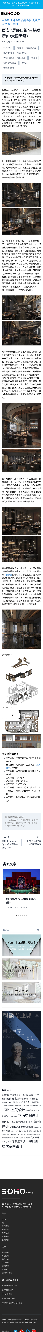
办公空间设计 (25, 1102)
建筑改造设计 (27, 1127)
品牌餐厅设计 (8, 53)
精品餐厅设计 (15, 1134)
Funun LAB (8, 48)
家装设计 (23, 1122)
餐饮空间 (13, 24)
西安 (4, 24)
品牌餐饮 (26, 20)
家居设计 (16, 1121)
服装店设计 (6, 1131)
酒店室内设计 (18, 1138)
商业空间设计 (14, 1110)
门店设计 (35, 1137)
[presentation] (21, 881)
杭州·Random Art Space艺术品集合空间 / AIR (10, 842)
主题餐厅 (15, 20)
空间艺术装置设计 (10, 63)
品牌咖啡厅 (18, 1106)
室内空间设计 (28, 1115)
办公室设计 (14, 1102)
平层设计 (30, 1122)
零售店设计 (6, 1141)
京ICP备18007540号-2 (27, 1322)
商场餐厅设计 (22, 53)
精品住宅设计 (6, 1134)
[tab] (16, 915)
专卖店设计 (6, 1095)
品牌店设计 (26, 1105)
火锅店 (36, 20)
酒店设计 (27, 1138)
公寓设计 (5, 1102)
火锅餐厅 (33, 58)
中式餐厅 (19, 48)
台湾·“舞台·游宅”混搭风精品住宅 (32, 841)
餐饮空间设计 (8, 68)
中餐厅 (5, 20)
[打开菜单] (34, 13)
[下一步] (36, 891)
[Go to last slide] (7, 891)
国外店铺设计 (31, 1110)
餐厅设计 (24, 63)
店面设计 (14, 1127)
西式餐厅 (24, 1134)
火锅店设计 (22, 58)
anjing (8, 42)
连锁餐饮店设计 (32, 1134)
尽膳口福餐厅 (8, 58)
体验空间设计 (34, 1099)
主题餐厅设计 (31, 48)
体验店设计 (25, 1099)
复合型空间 (14, 1116)
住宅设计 (17, 1098)
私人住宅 (14, 1131)
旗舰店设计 (37, 1127)
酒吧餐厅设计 (9, 1138)
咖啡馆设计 (9, 1105)
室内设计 (6, 1121)
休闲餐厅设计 (28, 1095)
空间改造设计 (23, 1131)
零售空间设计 (20, 1141)
